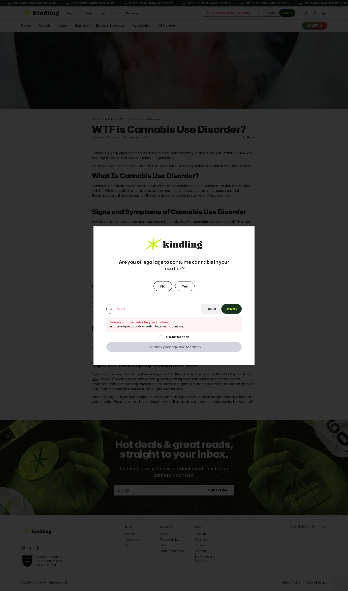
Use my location (177, 337)
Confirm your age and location (174, 347)
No (162, 286)
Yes (185, 286)
